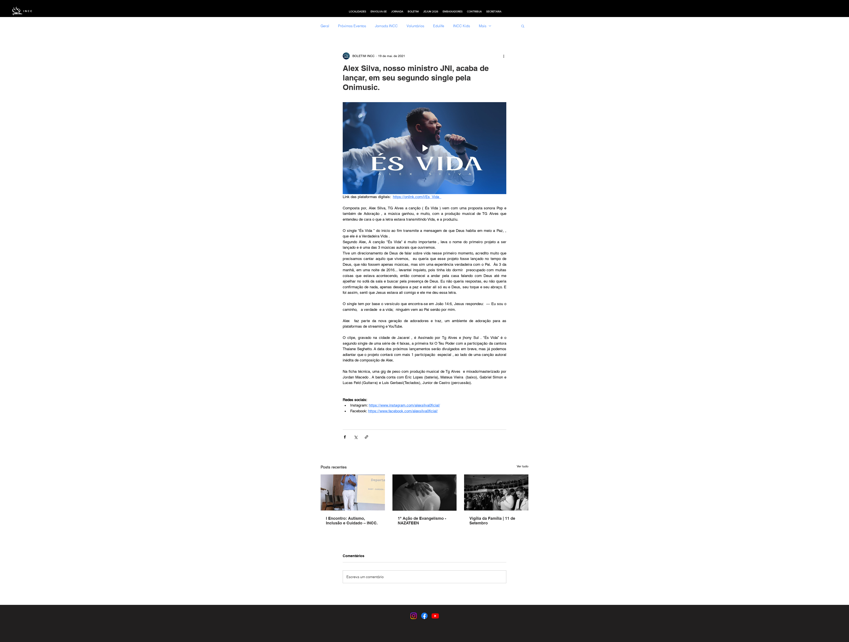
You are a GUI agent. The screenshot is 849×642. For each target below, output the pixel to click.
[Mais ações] (503, 56)
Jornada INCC (386, 26)
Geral (325, 26)
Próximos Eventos (352, 26)
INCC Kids (461, 26)
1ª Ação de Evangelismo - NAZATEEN (422, 520)
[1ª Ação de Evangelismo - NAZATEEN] (424, 492)
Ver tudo (522, 466)
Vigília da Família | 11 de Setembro (492, 520)
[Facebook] (424, 615)
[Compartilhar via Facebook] (345, 437)
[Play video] (424, 148)
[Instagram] (413, 615)
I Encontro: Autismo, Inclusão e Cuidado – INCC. (352, 520)
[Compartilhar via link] (366, 437)
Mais (482, 26)
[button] (357, 11)
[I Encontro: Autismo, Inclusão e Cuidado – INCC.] (353, 492)
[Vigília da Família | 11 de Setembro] (496, 492)
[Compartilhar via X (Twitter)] (356, 437)
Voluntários (415, 26)
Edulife (438, 26)
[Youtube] (435, 615)
